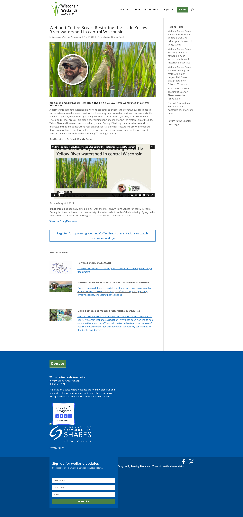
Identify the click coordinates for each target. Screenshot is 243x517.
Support (166, 10)
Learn (134, 10)
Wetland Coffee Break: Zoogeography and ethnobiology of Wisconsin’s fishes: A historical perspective (179, 56)
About (122, 10)
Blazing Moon (139, 466)
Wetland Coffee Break (114, 37)
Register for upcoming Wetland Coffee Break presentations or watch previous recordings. (102, 235)
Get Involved (150, 10)
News (100, 37)
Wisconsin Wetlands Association (66, 37)
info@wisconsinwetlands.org (65, 380)
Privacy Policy (57, 447)
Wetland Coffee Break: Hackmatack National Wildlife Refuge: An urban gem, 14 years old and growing (180, 38)
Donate (182, 9)
